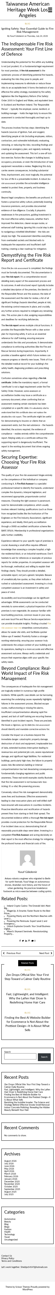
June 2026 (9, 1166)
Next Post (44, 953)
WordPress (27, 1290)
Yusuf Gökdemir (17, 36)
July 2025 (9, 1194)
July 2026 (9, 1164)
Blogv (6, 1227)
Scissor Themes (22, 1287)
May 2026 (9, 1169)
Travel (7, 1237)
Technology (9, 1235)
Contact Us (6, 1256)
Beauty (7, 1222)
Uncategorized (11, 1240)
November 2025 (12, 1184)
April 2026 (9, 1171)
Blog (27, 24)
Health (7, 1232)
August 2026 (10, 1161)
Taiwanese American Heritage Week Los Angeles (28, 10)
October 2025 (11, 1187)
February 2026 (11, 1176)
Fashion (7, 1230)
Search (7, 1052)
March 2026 (10, 1174)
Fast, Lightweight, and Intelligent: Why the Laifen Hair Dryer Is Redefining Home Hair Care (27, 998)
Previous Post (13, 953)
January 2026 (10, 1179)
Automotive (9, 1219)
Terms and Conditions (11, 1261)
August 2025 (10, 1192)
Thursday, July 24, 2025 (37, 36)
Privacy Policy (7, 1258)
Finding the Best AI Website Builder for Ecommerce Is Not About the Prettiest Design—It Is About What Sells (27, 1097)
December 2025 (12, 1182)
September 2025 (12, 1189)
